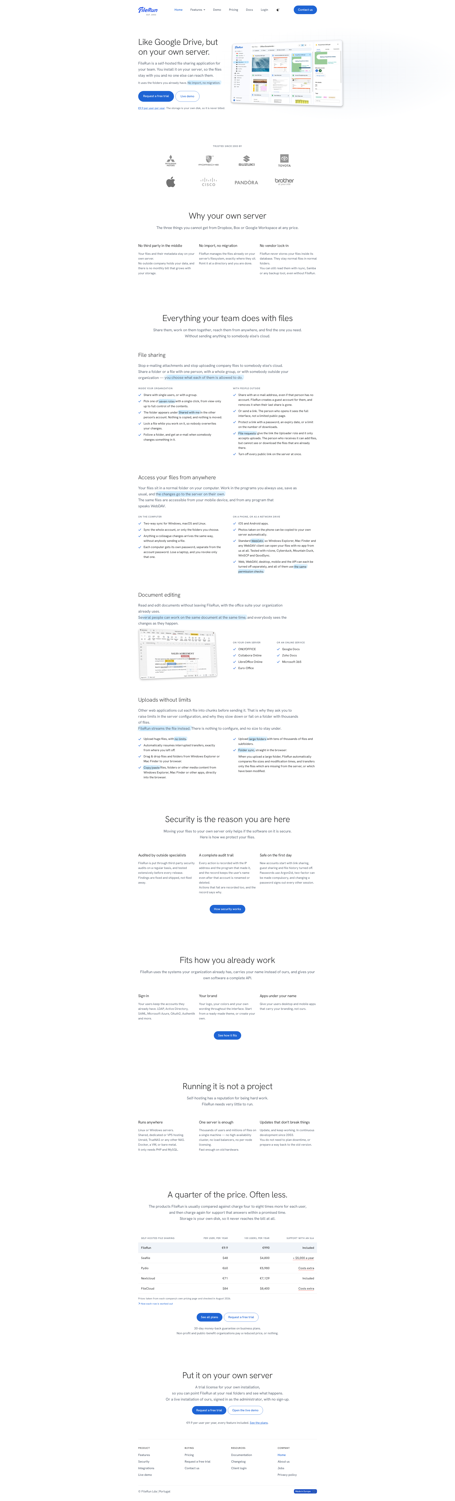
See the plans (259, 1423)
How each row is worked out (157, 1303)
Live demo (187, 96)
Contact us (305, 10)
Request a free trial (156, 96)
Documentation (241, 1455)
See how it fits (227, 1035)
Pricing (233, 10)
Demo (217, 10)
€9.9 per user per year (151, 108)
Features (196, 10)
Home (178, 10)
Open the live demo (245, 1410)
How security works (227, 909)
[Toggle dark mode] (278, 10)
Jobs (281, 1468)
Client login (239, 1468)
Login (264, 10)
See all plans (209, 1317)
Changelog (238, 1461)
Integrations (146, 1468)
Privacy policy (287, 1475)
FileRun (143, 8)
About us (284, 1461)
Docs (249, 10)
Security (143, 1461)
